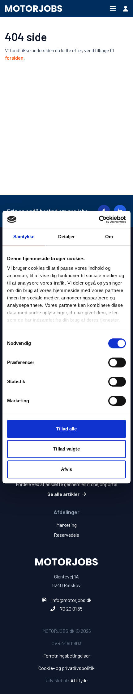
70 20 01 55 (71, 608)
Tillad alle (66, 428)
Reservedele (66, 535)
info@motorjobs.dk (71, 600)
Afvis (66, 469)
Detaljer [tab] (66, 236)
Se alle (63, 494)
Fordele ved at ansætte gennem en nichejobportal (66, 484)
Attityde (79, 680)
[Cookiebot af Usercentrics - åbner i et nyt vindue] (99, 219)
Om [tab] (109, 236)
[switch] (117, 362)
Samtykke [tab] (24, 236)
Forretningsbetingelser (66, 655)
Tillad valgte (66, 448)
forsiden (14, 58)
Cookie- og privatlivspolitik (66, 668)
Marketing (66, 525)
